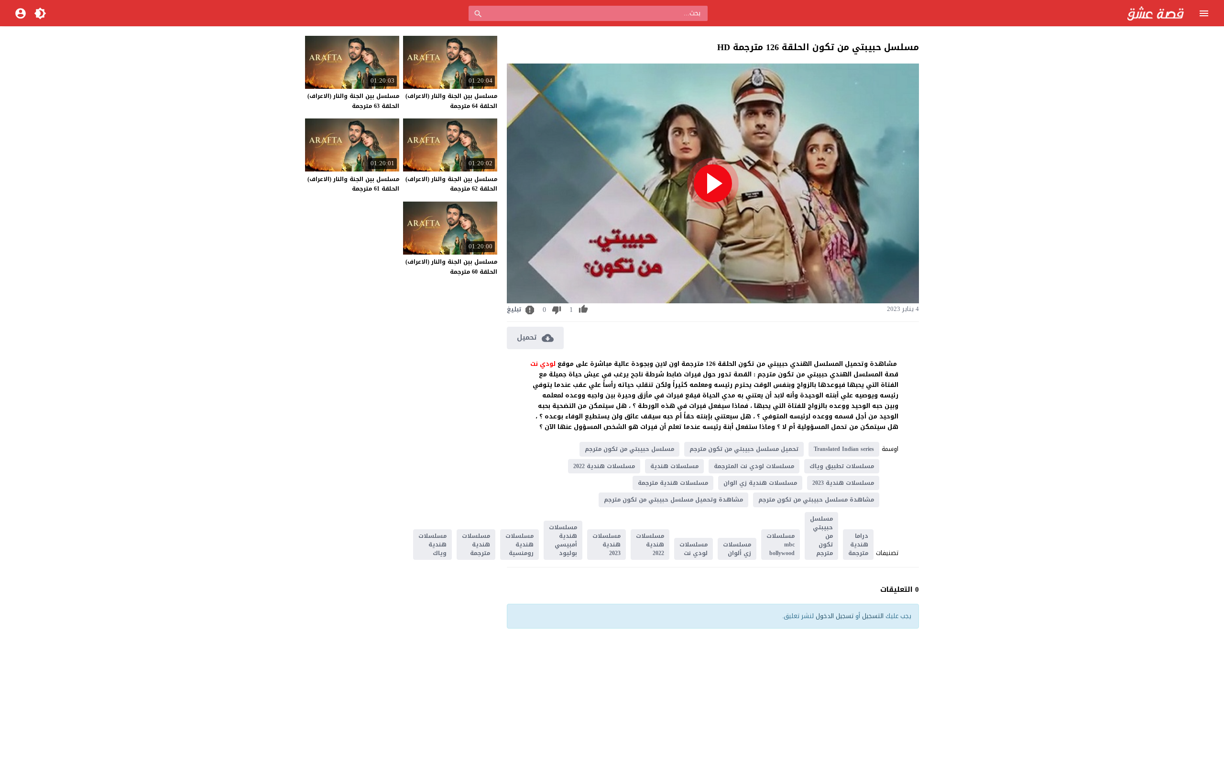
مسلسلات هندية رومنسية (519, 544)
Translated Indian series (844, 449)
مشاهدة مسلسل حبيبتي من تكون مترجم (816, 499)
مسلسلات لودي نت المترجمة (754, 466)
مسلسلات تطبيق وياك (841, 466)
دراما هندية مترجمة (858, 544)
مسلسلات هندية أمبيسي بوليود (563, 540)
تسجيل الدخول (834, 616)
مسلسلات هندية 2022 (604, 466)
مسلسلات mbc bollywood (780, 544)
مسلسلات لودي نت (693, 548)
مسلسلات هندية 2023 (843, 483)
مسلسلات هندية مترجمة (673, 483)
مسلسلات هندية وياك (432, 544)
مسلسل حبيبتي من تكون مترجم (629, 449)
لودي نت (543, 364)
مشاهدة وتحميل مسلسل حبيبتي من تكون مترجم (673, 499)
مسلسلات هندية (674, 466)
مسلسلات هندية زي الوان (760, 483)
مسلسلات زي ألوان (737, 548)
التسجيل (873, 616)
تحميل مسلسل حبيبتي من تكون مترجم (743, 449)
